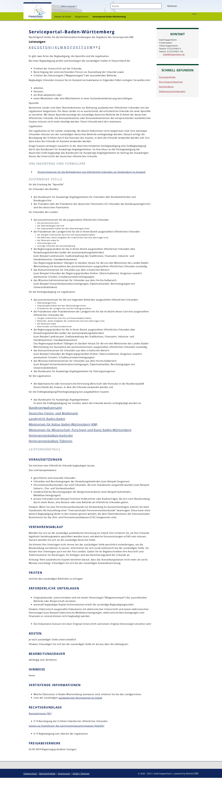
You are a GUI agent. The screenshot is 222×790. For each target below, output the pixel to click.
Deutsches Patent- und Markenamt (53, 413)
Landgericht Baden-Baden (47, 419)
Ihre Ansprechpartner (171, 81)
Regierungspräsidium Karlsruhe (51, 435)
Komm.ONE (192, 773)
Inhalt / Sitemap (80, 773)
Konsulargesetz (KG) (40, 713)
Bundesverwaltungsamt (45, 408)
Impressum (64, 773)
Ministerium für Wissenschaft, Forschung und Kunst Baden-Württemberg (80, 430)
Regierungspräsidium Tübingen (50, 441)
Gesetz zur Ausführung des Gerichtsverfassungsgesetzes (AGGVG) (66, 725)
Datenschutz (30, 773)
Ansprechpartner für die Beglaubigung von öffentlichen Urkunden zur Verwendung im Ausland (91, 171)
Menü (194, 14)
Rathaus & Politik (62, 16)
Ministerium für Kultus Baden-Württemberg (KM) (63, 424)
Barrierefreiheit (47, 773)
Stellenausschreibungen (172, 91)
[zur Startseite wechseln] (37, 18)
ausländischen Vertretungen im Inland (80, 697)
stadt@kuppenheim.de (174, 54)
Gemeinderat (166, 86)
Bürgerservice (81, 16)
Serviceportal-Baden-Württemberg (109, 16)
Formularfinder (167, 77)
